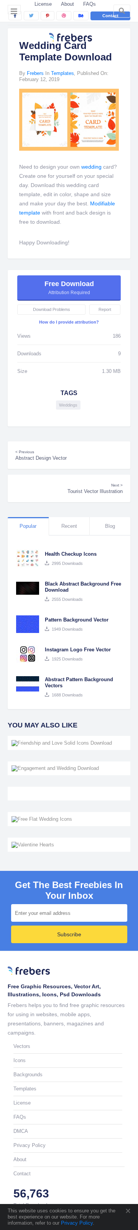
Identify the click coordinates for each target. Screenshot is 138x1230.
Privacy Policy (76, 1223)
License (43, 4)
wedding (91, 167)
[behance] (81, 15)
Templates (62, 73)
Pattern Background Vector (76, 620)
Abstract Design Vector (41, 455)
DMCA (20, 1131)
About (67, 4)
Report (105, 309)
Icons (19, 1060)
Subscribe (69, 934)
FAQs (89, 4)
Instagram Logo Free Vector (78, 649)
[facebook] (15, 15)
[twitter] (31, 15)
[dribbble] (63, 15)
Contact (110, 15)
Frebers (35, 73)
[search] (121, 11)
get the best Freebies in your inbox (69, 890)
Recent (69, 526)
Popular (28, 526)
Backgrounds (28, 1074)
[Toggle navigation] (14, 9)
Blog (110, 526)
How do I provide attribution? (69, 322)
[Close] (127, 1211)
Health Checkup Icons (71, 554)
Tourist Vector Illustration (95, 488)
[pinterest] (47, 15)
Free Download (69, 287)
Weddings (68, 405)
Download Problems (51, 309)
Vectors (21, 1046)
